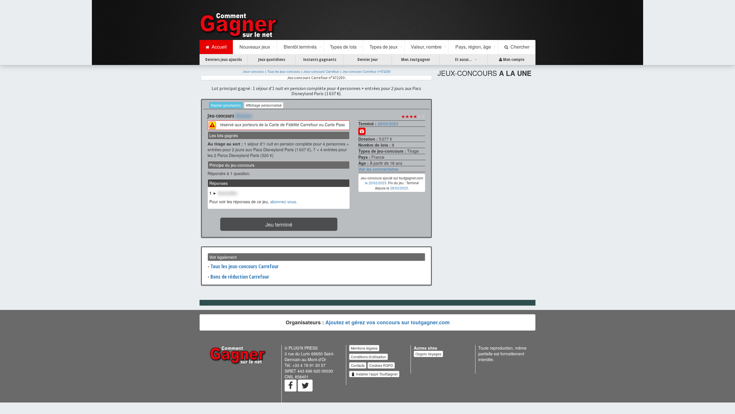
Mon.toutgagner (415, 59)
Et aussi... (463, 59)
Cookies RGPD (381, 365)
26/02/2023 (388, 123)
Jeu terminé (278, 224)
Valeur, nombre (426, 46)
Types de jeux (384, 46)
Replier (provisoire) (226, 105)
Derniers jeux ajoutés (223, 59)
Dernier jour (367, 59)
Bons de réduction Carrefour (239, 276)
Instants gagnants (319, 59)
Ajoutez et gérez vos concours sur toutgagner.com (387, 322)
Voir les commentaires (378, 169)
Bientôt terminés (300, 46)
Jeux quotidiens (271, 59)
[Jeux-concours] (239, 25)
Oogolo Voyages (428, 353)
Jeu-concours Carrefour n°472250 (366, 71)
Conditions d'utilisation (368, 356)
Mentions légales (364, 348)
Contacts (358, 365)
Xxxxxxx (243, 115)
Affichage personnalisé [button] (264, 105)
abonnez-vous (283, 201)
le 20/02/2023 (375, 182)
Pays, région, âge (473, 46)
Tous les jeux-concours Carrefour (244, 266)
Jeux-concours (253, 71)
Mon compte (513, 59)
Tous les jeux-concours (283, 71)
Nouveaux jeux (254, 46)
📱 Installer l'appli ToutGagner (374, 373)
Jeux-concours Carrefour (321, 71)
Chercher (518, 46)
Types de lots (343, 46)
